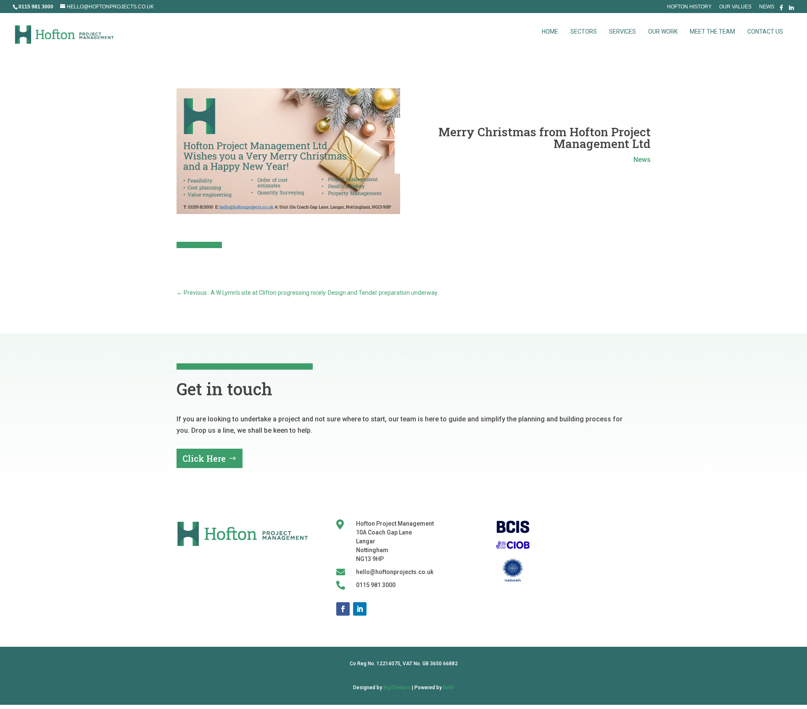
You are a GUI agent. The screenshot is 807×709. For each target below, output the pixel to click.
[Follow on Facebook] (343, 609)
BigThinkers (397, 687)
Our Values (735, 7)
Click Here (204, 458)
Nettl (448, 687)
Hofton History (689, 7)
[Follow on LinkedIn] (360, 609)
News (766, 7)
